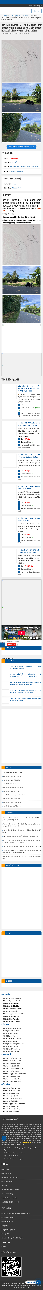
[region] (22, 358)
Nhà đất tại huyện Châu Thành (12, 773)
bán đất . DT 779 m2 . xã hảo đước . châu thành (29, 487)
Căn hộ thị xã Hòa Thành (11, 1031)
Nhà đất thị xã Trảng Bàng (11, 1019)
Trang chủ (6, 16)
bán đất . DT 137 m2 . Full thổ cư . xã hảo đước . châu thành (29, 456)
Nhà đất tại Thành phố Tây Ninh (13, 787)
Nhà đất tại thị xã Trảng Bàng (12, 802)
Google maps (6, 1242)
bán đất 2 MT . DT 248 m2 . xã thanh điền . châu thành (29, 551)
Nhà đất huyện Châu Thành (12, 998)
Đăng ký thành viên (7, 1221)
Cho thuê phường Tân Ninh (12, 1081)
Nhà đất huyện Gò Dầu (10, 1011)
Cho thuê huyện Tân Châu (11, 1076)
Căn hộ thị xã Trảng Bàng (11, 1049)
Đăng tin (36, 11)
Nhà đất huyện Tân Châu (11, 1016)
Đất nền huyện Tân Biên (11, 1093)
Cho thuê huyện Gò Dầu (11, 1071)
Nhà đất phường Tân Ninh (11, 1022)
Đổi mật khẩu (6, 1234)
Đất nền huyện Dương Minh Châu (14, 1104)
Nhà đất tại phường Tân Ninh (12, 806)
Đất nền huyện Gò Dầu (10, 1101)
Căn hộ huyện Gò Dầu (10, 1041)
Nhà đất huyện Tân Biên (11, 1003)
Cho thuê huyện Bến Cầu (11, 1066)
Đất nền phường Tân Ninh (11, 1111)
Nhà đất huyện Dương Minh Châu (14, 1014)
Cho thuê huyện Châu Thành (12, 1058)
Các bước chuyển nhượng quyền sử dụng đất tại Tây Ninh (20, 836)
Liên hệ (4, 1246)
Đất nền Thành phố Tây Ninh (12, 1098)
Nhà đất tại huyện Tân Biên (11, 780)
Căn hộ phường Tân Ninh (11, 1051)
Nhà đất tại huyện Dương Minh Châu (14, 795)
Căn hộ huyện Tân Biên (10, 1033)
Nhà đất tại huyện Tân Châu (11, 798)
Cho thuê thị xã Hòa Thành (12, 1061)
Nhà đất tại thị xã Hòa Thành (12, 776)
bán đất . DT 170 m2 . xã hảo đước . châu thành (29, 519)
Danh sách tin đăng (8, 1217)
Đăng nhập (32, 5)
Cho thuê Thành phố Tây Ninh (13, 1068)
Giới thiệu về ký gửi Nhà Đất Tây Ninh (13, 1238)
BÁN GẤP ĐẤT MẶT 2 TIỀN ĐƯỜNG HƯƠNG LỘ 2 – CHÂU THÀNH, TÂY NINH (29, 388)
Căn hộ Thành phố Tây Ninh (12, 1039)
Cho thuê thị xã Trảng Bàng (12, 1079)
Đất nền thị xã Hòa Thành (11, 1091)
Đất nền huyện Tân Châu (11, 1106)
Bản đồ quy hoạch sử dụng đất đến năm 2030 (16, 1213)
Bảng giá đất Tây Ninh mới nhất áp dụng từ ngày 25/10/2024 (22, 846)
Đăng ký (39, 5)
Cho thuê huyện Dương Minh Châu (14, 1074)
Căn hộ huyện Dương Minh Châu (13, 1044)
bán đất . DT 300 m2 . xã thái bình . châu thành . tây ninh (29, 424)
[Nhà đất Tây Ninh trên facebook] (2, 645)
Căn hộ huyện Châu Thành (12, 1028)
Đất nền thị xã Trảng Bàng (11, 1109)
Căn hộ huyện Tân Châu (11, 1046)
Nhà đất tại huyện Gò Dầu (11, 791)
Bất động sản (16, 16)
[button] (22, 358)
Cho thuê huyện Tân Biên (11, 1063)
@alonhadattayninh (8, 658)
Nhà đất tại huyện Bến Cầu (11, 784)
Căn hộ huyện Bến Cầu (10, 1036)
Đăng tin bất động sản (8, 1230)
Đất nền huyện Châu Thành (12, 1088)
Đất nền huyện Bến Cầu (11, 1096)
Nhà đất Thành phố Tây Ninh (12, 1009)
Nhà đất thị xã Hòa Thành (11, 1001)
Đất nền (25, 16)
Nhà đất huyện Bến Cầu (11, 1006)
